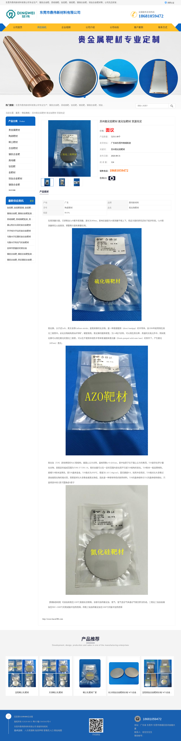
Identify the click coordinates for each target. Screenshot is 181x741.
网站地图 (58, 730)
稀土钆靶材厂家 (56, 692)
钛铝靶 (12, 166)
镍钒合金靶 (14, 154)
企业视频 (66, 27)
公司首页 (17, 27)
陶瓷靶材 (13, 136)
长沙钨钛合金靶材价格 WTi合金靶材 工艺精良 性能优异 (98, 692)
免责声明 (39, 730)
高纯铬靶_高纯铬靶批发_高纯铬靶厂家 (20, 219)
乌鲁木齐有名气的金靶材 (18, 242)
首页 (18, 113)
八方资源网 (30, 730)
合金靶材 (13, 148)
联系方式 (162, 27)
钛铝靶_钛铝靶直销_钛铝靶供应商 (20, 208)
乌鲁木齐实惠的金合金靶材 (19, 237)
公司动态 (114, 27)
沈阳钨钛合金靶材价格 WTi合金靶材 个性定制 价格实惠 (132, 692)
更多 (32, 201)
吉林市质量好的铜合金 (17, 248)
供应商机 (41, 27)
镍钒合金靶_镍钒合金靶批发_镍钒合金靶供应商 (20, 254)
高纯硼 (12, 160)
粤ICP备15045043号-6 (42, 722)
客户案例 (138, 27)
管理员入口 (48, 730)
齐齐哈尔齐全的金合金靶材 (19, 231)
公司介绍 (90, 27)
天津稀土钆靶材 (22, 692)
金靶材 (12, 172)
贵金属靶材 (14, 130)
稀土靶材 (13, 142)
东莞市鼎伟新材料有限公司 (25, 726)
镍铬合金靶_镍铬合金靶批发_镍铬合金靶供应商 (20, 213)
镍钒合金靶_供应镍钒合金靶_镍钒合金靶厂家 (20, 260)
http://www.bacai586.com (52, 619)
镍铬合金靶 (14, 184)
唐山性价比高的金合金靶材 (19, 225)
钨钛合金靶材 (15, 178)
